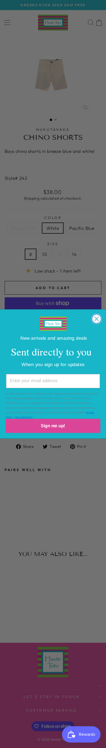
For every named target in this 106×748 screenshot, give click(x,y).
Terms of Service (23, 417)
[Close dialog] (96, 319)
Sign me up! (53, 426)
